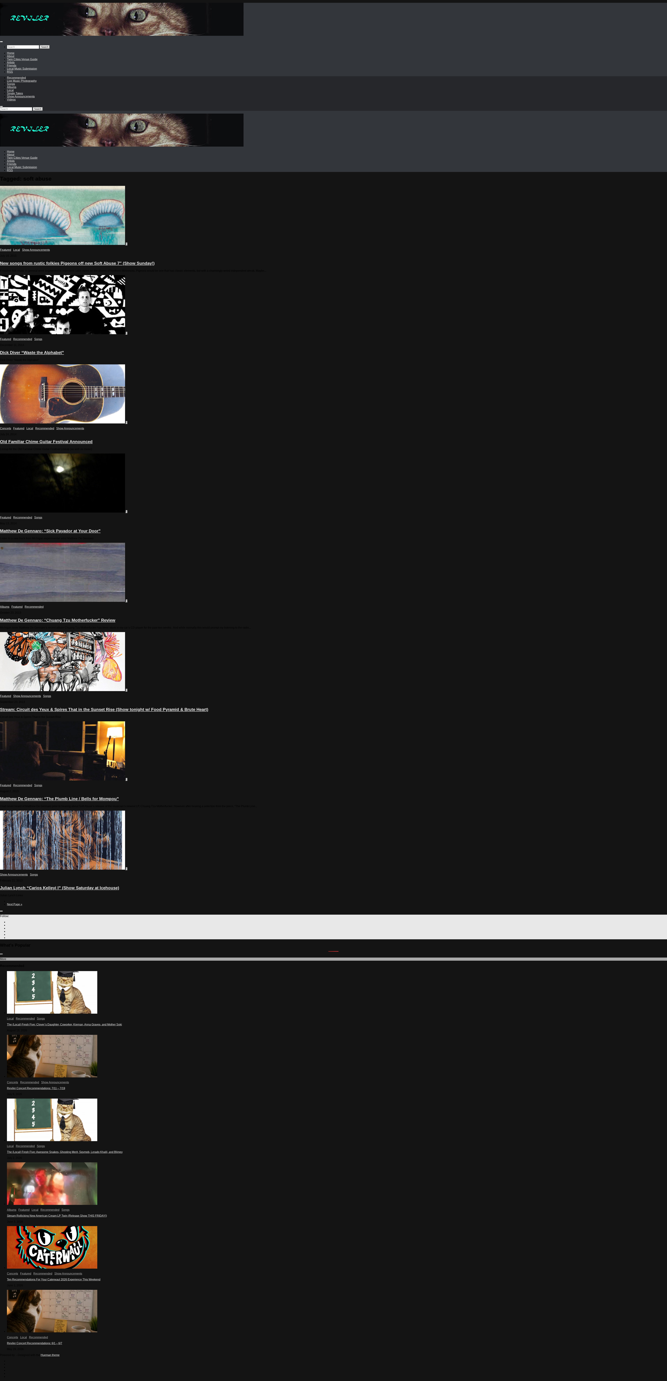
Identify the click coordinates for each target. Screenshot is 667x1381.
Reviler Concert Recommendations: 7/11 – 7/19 (36, 1088)
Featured (5, 249)
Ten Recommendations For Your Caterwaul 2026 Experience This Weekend (53, 1279)
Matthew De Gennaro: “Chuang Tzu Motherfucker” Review (57, 620)
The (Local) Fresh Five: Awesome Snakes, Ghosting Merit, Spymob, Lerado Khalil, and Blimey (65, 1152)
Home (10, 53)
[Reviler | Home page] (122, 34)
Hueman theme (50, 1355)
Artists (11, 62)
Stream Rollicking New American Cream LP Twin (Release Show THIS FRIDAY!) (57, 1215)
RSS (10, 71)
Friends (11, 65)
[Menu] (1, 41)
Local (10, 90)
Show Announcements (21, 96)
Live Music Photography (22, 80)
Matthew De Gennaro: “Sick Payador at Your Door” (50, 531)
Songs (11, 84)
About (10, 56)
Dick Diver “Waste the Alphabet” (32, 352)
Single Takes (15, 93)
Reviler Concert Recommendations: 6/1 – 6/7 (34, 1343)
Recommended (16, 77)
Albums (11, 87)
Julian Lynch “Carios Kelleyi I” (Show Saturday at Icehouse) (59, 887)
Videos (11, 99)
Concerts (5, 428)
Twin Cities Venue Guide (22, 59)
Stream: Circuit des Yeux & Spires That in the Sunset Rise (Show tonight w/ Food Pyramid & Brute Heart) (104, 709)
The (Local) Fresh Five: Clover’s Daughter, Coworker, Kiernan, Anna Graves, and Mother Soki (64, 1024)
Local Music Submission (22, 68)
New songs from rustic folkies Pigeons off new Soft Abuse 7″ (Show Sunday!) (77, 263)
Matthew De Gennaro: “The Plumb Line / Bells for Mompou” (59, 798)
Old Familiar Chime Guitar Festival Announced (46, 441)
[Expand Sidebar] (1, 911)
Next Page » (14, 904)
